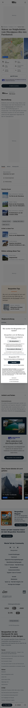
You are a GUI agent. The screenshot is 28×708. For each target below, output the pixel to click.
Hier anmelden (21, 365)
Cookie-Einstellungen (14, 381)
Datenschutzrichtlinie (14, 379)
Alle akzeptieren (14, 341)
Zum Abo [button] (14, 362)
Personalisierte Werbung (14, 349)
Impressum (14, 377)
